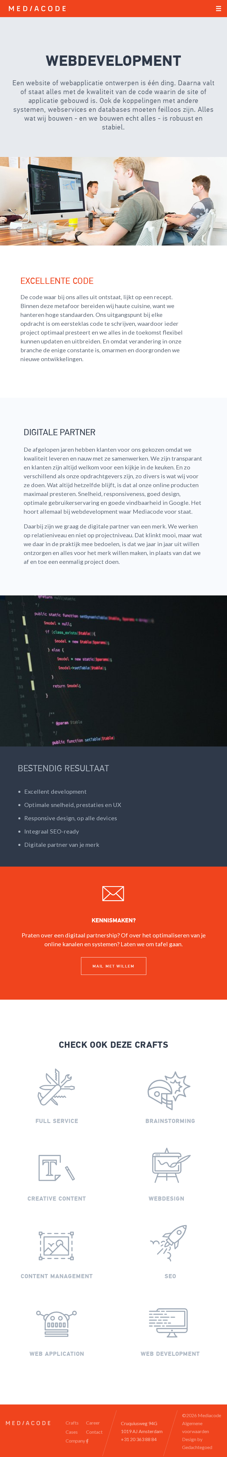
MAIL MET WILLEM (113, 966)
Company (75, 1440)
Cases (72, 1432)
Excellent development (55, 791)
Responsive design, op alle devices (70, 817)
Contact (94, 1432)
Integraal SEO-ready (51, 831)
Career (93, 1422)
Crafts (72, 1422)
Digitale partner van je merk (61, 844)
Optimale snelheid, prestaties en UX (72, 804)
